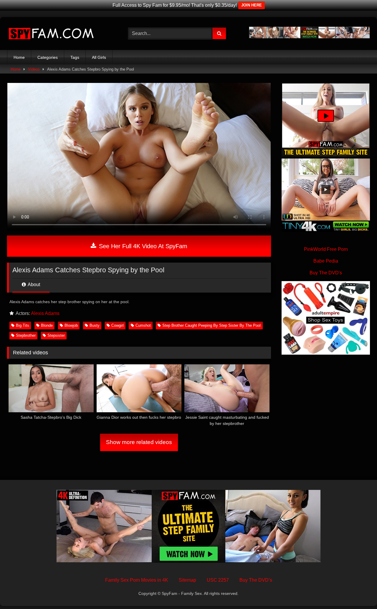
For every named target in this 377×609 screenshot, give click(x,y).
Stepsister (56, 335)
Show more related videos (139, 442)
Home (19, 57)
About (33, 284)
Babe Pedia (325, 260)
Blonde (47, 325)
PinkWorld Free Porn (326, 249)
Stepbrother (26, 335)
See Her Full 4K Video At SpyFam (142, 246)
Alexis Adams (45, 313)
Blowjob (71, 325)
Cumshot (143, 325)
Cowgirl (117, 325)
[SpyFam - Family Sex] (51, 34)
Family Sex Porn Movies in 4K (136, 580)
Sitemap (187, 580)
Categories (47, 57)
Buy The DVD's (326, 272)
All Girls (99, 57)
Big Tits (22, 325)
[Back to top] (358, 591)
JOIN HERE (251, 5)
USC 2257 (218, 580)
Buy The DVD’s (255, 580)
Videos (34, 69)
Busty (95, 325)
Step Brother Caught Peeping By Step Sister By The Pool (211, 325)
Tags (74, 57)
